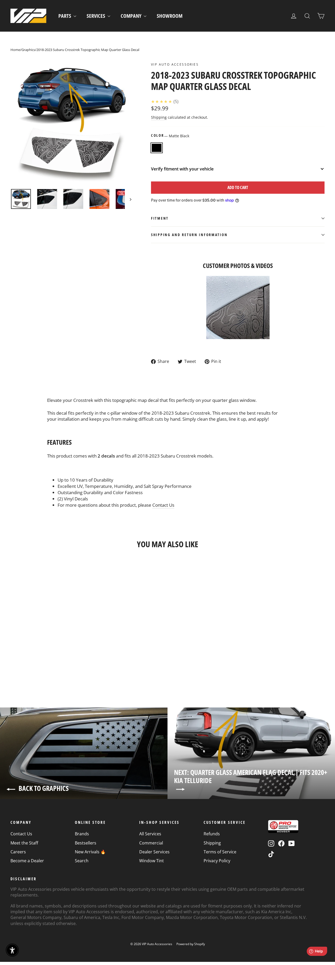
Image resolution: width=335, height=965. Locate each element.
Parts (65, 15)
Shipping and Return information (189, 234)
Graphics (28, 49)
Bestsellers (85, 843)
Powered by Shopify (190, 944)
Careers (18, 852)
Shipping (159, 117)
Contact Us (163, 505)
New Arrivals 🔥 (90, 852)
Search (81, 861)
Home (15, 49)
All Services (150, 834)
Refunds (212, 834)
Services (96, 15)
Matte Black (156, 148)
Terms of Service (220, 852)
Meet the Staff (24, 843)
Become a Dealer (27, 861)
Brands (82, 834)
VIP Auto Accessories (175, 64)
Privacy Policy (217, 861)
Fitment (160, 218)
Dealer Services (154, 852)
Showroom (169, 15)
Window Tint (151, 861)
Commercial (151, 843)
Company (131, 15)
